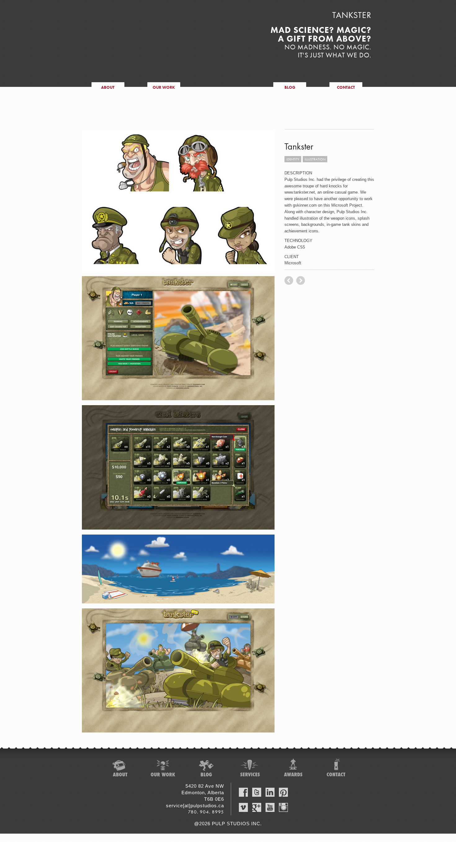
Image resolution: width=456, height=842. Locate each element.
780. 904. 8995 (206, 812)
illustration (315, 159)
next (288, 280)
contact (346, 87)
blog (289, 87)
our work (164, 87)
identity (292, 159)
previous (300, 280)
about (107, 87)
